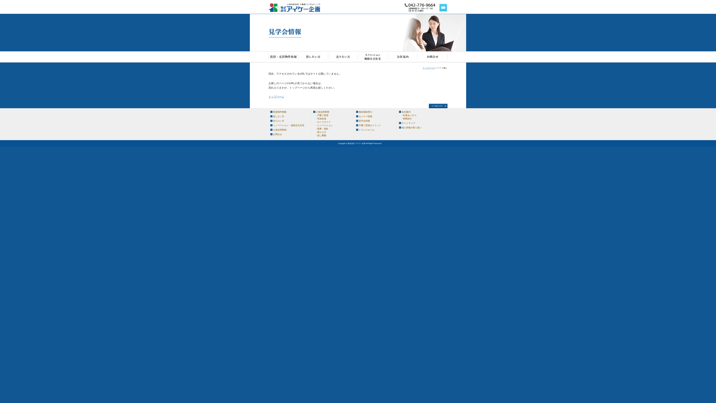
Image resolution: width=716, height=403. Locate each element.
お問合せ (433, 57)
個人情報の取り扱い (412, 127)
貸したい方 (313, 57)
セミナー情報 (365, 116)
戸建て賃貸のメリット (370, 125)
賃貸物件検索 (283, 57)
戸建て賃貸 (322, 115)
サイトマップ (408, 123)
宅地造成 (321, 118)
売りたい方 (343, 57)
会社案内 (403, 57)
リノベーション (325, 125)
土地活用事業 (322, 112)
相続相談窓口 (365, 112)
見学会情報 (364, 121)
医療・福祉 (322, 128)
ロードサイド (324, 122)
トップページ (429, 68)
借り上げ (321, 132)
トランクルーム (366, 130)
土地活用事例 (279, 130)
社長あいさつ (409, 115)
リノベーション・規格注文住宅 (373, 57)
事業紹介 (407, 118)
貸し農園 (321, 135)
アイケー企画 (294, 7)
